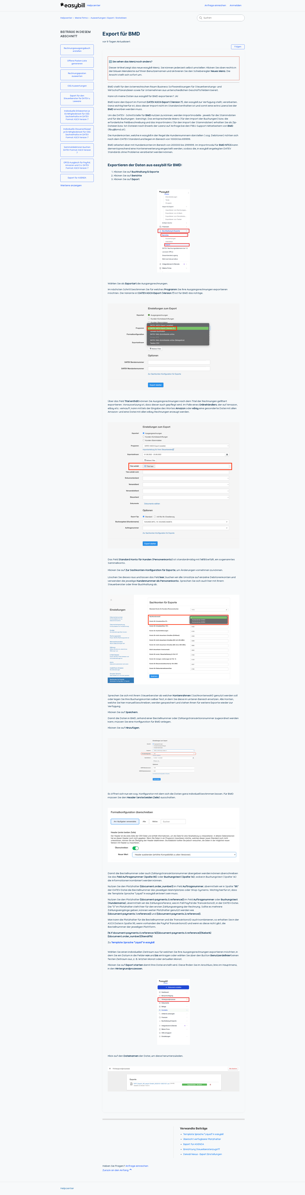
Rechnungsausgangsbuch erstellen (77, 49)
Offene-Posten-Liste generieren (77, 62)
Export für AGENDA (77, 178)
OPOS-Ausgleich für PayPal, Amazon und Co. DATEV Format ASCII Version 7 (77, 165)
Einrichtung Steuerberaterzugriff (201, 1149)
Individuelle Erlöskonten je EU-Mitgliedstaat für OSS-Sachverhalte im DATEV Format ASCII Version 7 (77, 115)
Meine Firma (81, 18)
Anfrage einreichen (215, 5)
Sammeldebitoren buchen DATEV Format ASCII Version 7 (77, 150)
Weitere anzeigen (71, 185)
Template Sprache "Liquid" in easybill (132, 942)
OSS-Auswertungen (77, 86)
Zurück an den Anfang (115, 1170)
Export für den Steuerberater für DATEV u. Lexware (77, 98)
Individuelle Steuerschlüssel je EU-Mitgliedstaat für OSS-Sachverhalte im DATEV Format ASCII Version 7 (77, 133)
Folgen (237, 47)
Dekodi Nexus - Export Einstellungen (202, 1154)
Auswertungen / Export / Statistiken (109, 18)
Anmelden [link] (235, 5)
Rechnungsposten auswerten (77, 74)
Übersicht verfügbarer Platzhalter (202, 1139)
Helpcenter (66, 18)
